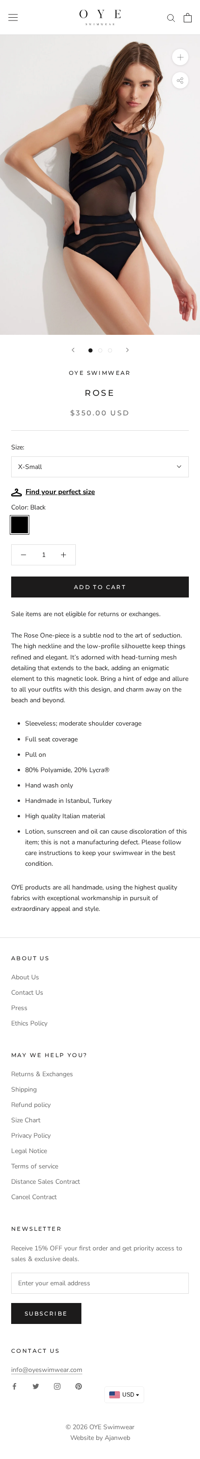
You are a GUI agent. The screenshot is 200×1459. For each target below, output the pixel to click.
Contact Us (27, 992)
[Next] (127, 350)
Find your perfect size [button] (60, 491)
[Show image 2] (100, 350)
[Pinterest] (78, 1386)
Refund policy (31, 1104)
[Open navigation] (13, 17)
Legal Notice (29, 1151)
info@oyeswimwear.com (46, 1369)
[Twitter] (36, 1386)
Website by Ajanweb (100, 1437)
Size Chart (25, 1120)
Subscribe (46, 1313)
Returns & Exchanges (42, 1074)
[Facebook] (14, 1386)
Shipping (24, 1089)
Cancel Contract (34, 1197)
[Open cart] (188, 17)
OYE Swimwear (111, 1427)
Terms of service (34, 1166)
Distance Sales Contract (45, 1181)
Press (19, 1008)
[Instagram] (57, 1386)
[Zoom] (180, 57)
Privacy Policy (31, 1135)
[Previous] (73, 350)
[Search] (171, 17)
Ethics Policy (29, 1023)
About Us (25, 977)
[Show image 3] (110, 350)
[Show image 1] (90, 350)
